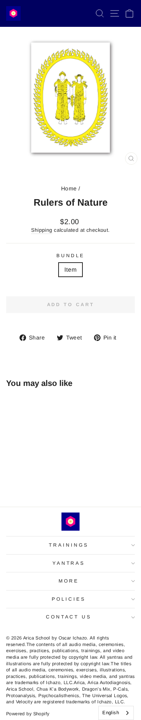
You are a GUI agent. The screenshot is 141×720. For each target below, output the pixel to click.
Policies (69, 599)
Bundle (70, 255)
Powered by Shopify (27, 713)
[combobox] (116, 713)
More (69, 581)
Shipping (41, 230)
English (110, 712)
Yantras (68, 563)
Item (70, 269)
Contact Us (69, 617)
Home (69, 188)
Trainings (69, 545)
